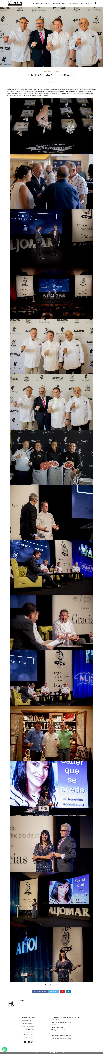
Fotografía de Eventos (51, 985)
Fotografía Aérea (28, 1032)
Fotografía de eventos (51, 71)
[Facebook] (25, 1042)
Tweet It (54, 992)
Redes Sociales (28, 1038)
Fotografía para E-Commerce (28, 1026)
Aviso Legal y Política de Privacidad (61, 1035)
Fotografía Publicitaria (28, 1021)
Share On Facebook (40, 992)
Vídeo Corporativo (28, 1035)
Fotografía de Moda (28, 1029)
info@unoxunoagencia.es (60, 1030)
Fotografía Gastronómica (28, 1023)
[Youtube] (29, 1042)
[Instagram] (32, 1042)
